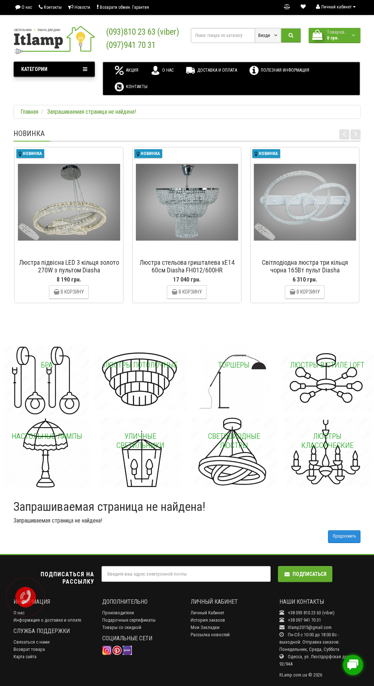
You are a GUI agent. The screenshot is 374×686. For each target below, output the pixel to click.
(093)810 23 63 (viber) (142, 32)
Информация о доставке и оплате (47, 620)
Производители (118, 612)
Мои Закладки (205, 627)
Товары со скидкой (121, 627)
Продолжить (344, 536)
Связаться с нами (32, 642)
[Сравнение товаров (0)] (287, 7)
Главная (29, 111)
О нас (26, 7)
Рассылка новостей (210, 634)
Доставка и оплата (216, 70)
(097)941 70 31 (131, 45)
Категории (34, 69)
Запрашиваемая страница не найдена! (91, 111)
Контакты (52, 7)
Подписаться (310, 574)
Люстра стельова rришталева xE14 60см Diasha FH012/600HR (187, 266)
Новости (81, 7)
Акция (131, 70)
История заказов (208, 620)
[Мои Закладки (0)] (303, 7)
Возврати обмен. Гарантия (124, 7)
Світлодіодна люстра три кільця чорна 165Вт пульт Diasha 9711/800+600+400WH (305, 270)
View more (46, 381)
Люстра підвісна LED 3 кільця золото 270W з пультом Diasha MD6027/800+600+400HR (69, 270)
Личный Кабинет (207, 612)
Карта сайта (25, 656)
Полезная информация (284, 70)
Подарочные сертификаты (129, 620)
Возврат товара (29, 649)
